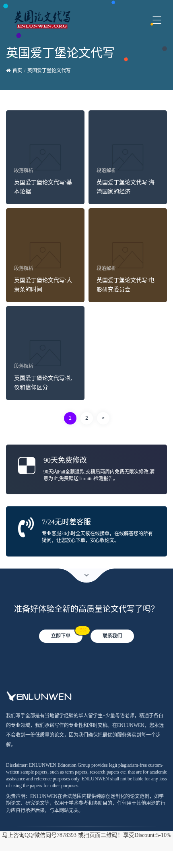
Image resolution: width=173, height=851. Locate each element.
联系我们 (112, 636)
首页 (17, 70)
